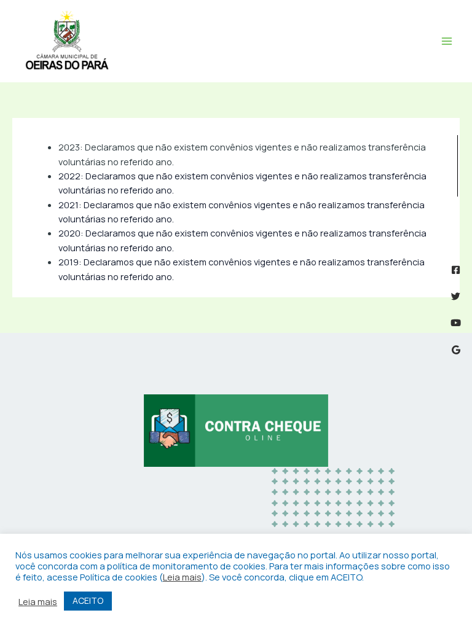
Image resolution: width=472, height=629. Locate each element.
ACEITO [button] (88, 600)
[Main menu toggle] (447, 41)
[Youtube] (455, 322)
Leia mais (182, 576)
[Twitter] (455, 296)
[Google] (455, 349)
